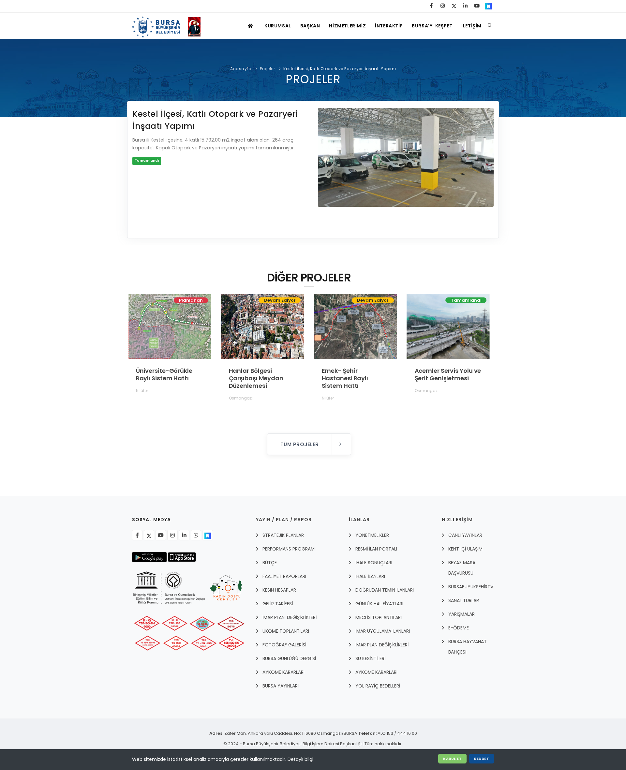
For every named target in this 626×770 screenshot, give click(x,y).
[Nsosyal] (207, 535)
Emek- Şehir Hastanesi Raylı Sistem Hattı (344, 378)
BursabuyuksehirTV (470, 586)
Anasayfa (240, 68)
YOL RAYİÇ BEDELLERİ (377, 686)
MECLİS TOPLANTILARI (378, 617)
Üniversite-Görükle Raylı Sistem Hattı (164, 374)
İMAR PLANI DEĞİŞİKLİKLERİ (289, 617)
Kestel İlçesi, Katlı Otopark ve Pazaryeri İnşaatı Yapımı (339, 68)
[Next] (487, 165)
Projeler (267, 68)
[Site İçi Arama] (489, 26)
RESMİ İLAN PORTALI (376, 549)
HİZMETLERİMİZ (347, 26)
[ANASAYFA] (251, 25)
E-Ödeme (458, 628)
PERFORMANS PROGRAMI (289, 549)
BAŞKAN (310, 26)
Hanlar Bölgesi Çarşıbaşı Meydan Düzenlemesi (256, 378)
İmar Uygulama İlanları (382, 631)
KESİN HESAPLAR (279, 590)
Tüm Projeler (300, 444)
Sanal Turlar (463, 600)
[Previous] (324, 165)
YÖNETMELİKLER (372, 535)
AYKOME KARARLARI (283, 672)
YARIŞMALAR (461, 614)
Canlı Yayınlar (465, 535)
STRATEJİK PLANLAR (283, 535)
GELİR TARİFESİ (277, 603)
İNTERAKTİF (389, 26)
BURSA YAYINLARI (280, 686)
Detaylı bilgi (300, 759)
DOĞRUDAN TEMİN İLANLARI (384, 590)
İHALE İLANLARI (370, 576)
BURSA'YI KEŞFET (432, 26)
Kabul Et (452, 758)
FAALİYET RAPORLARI (284, 576)
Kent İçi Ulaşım (465, 549)
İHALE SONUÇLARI (373, 562)
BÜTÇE (269, 562)
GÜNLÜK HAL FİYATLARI (379, 603)
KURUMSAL (277, 26)
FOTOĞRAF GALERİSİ (284, 645)
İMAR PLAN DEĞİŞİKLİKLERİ (382, 645)
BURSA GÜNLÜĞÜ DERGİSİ (289, 658)
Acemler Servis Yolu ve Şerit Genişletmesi (447, 374)
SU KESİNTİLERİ (370, 658)
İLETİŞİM (471, 26)
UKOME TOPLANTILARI (285, 631)
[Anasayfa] (169, 26)
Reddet (481, 758)
